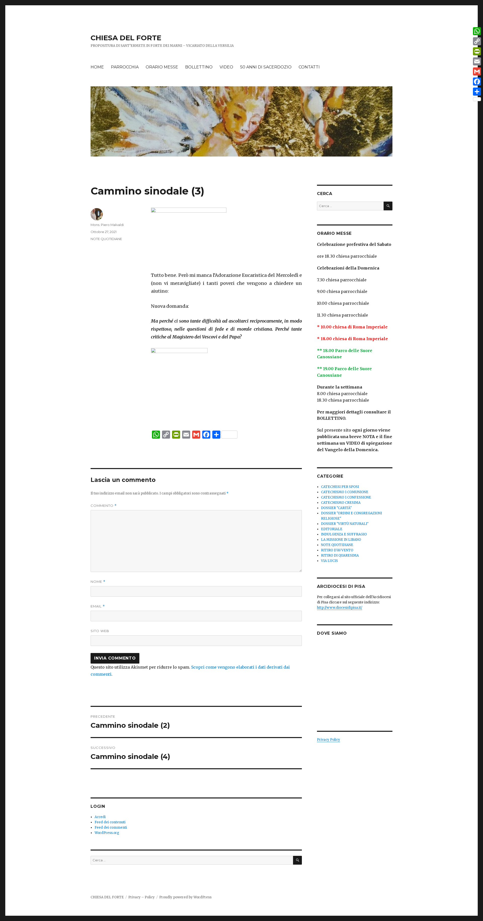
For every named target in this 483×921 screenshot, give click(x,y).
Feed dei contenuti (110, 822)
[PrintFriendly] (477, 51)
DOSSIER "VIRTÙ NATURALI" (345, 524)
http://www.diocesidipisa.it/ (339, 607)
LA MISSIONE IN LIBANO (341, 540)
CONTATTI (309, 67)
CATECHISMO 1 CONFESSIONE (346, 497)
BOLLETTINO (199, 67)
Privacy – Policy (141, 897)
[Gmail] (477, 71)
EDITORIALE (331, 529)
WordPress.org (107, 833)
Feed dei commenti (111, 827)
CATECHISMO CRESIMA (340, 503)
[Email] (477, 61)
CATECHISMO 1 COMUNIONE (344, 492)
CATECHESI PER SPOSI (340, 487)
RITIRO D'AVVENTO (337, 550)
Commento (104, 506)
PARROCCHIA (125, 67)
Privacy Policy (328, 740)
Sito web (100, 631)
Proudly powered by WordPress (185, 897)
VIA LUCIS (329, 561)
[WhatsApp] (477, 31)
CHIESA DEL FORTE (126, 37)
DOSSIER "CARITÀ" (336, 508)
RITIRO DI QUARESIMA (340, 555)
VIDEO (226, 67)
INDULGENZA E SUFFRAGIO (344, 534)
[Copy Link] (477, 41)
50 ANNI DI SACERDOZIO (266, 67)
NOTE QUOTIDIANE (106, 239)
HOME (97, 67)
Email (98, 606)
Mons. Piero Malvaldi (107, 225)
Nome (98, 582)
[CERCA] (297, 860)
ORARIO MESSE (162, 67)
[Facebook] (477, 81)
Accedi (100, 817)
